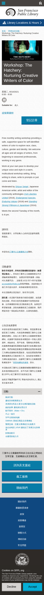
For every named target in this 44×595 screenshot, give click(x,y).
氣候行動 (9, 397)
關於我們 (22, 501)
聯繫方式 (22, 533)
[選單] (3, 3)
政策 (22, 514)
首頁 (4, 31)
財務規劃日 (10, 433)
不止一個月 (10, 414)
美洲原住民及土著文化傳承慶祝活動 (20, 404)
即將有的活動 (14, 31)
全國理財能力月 (12, 436)
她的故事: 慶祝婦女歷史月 (16, 407)
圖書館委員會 (22, 508)
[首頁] (22, 12)
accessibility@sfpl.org (11, 284)
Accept (32, 586)
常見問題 (22, 545)
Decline (11, 586)
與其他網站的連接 (20, 362)
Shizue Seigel (21, 186)
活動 (6, 391)
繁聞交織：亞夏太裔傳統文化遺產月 (20, 424)
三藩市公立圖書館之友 (18, 252)
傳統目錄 (22, 539)
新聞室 (22, 526)
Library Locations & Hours (23, 22)
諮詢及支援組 (22, 465)
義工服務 (22, 476)
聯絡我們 (22, 487)
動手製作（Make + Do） (15, 411)
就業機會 (22, 520)
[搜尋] (40, 3)
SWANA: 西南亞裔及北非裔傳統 (18, 421)
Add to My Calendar (4, 100)
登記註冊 (31, 120)
